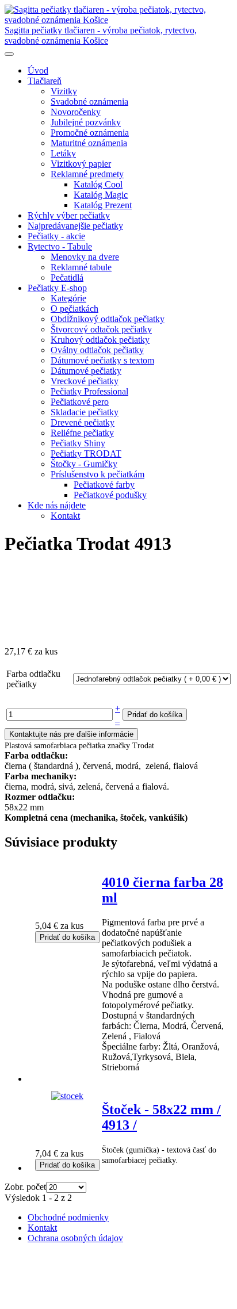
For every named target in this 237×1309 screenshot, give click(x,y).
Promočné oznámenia (90, 132)
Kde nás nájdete (57, 505)
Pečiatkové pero (80, 402)
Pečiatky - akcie (56, 236)
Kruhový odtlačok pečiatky (100, 340)
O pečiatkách (74, 308)
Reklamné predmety (87, 174)
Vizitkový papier (81, 164)
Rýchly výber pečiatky (69, 215)
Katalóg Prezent (103, 205)
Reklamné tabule (81, 267)
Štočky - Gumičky (84, 464)
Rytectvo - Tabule (60, 246)
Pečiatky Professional (89, 391)
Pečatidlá (67, 277)
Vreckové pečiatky (84, 381)
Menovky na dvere (85, 257)
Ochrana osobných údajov (75, 1238)
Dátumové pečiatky (86, 371)
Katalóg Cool (98, 184)
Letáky (63, 153)
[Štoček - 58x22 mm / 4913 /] (67, 1096)
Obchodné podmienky (68, 1217)
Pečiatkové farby (104, 484)
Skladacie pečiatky (84, 412)
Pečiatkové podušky (110, 495)
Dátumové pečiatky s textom (102, 360)
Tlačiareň (45, 81)
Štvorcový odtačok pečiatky (101, 329)
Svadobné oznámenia (89, 101)
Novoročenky (76, 112)
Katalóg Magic (101, 195)
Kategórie (68, 298)
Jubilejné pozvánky (86, 122)
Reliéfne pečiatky (82, 433)
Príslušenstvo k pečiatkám (97, 474)
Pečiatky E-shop (57, 288)
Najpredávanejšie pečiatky (75, 226)
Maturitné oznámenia (89, 143)
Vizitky (64, 91)
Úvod (38, 70)
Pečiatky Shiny (78, 443)
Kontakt (65, 515)
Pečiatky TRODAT (86, 453)
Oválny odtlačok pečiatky (97, 350)
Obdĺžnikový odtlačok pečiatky (108, 319)
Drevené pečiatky (82, 422)
